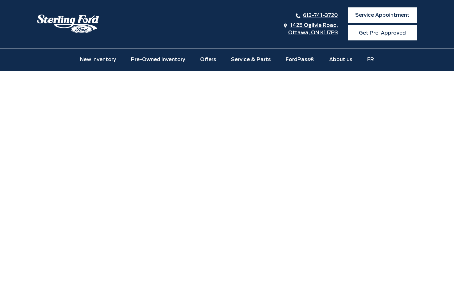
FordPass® (300, 59)
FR (370, 59)
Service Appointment (382, 15)
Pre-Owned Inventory (158, 59)
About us (340, 59)
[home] (68, 24)
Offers (208, 59)
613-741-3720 (320, 15)
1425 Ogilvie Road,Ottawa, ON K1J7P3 (313, 28)
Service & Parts (251, 59)
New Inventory (98, 59)
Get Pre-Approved (382, 33)
